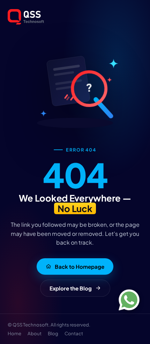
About (35, 333)
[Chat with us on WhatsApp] (129, 299)
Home (14, 333)
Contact (74, 333)
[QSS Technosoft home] (75, 16)
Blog (53, 333)
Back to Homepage (79, 266)
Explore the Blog (71, 288)
